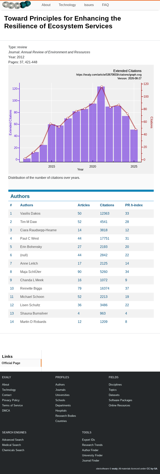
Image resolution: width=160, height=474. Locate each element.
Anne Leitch (29, 263)
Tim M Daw (28, 222)
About (46, 5)
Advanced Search (13, 439)
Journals (60, 389)
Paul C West (29, 238)
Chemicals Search (13, 450)
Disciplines (115, 384)
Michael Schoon (32, 297)
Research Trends (92, 445)
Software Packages (120, 400)
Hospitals (61, 410)
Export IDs (88, 439)
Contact (6, 395)
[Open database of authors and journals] (16, 2)
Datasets (114, 395)
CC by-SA (152, 468)
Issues (89, 5)
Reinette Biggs (31, 288)
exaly (115, 468)
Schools (60, 400)
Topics (113, 389)
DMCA (6, 410)
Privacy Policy (11, 400)
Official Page (11, 363)
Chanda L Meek (32, 280)
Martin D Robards (33, 321)
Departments (63, 405)
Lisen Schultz (30, 305)
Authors (60, 384)
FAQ (105, 5)
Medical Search (11, 445)
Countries (61, 421)
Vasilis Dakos (30, 213)
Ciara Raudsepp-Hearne (38, 230)
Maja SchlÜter (30, 272)
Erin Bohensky (31, 247)
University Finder (92, 455)
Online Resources (119, 405)
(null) (24, 255)
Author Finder (90, 450)
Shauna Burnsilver (34, 313)
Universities (62, 395)
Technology (67, 5)
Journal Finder (90, 460)
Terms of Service (12, 405)
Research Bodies (65, 415)
